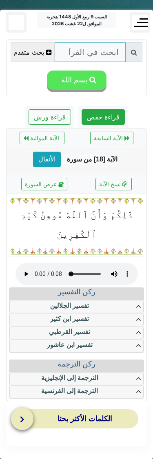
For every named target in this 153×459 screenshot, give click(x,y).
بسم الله (73, 80)
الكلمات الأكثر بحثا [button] (85, 419)
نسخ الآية (110, 184)
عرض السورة (41, 184)
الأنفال (46, 159)
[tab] (78, 420)
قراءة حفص (103, 117)
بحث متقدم (28, 52)
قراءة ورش (50, 117)
